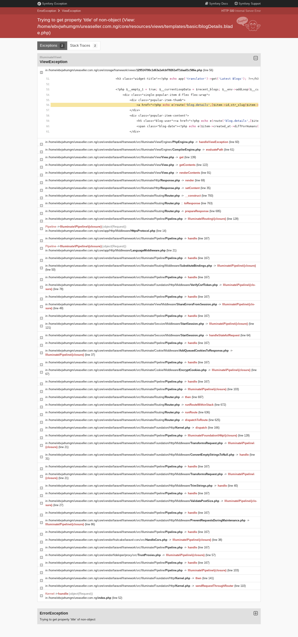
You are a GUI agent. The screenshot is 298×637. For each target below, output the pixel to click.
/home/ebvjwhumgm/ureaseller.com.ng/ (79, 597)
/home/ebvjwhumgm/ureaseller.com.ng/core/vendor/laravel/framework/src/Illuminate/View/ (111, 157)
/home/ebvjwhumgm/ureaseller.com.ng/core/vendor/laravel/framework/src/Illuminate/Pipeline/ (115, 218)
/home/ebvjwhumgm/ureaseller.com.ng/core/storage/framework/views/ (125, 70)
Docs (218, 3)
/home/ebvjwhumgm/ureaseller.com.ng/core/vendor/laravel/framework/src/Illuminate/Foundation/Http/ (119, 427)
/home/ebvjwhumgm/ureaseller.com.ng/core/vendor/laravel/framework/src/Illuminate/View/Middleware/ (132, 304)
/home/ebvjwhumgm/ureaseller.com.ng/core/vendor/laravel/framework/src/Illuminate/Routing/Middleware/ (130, 265)
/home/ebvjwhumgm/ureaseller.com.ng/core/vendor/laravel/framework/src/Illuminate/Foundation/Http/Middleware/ (133, 285)
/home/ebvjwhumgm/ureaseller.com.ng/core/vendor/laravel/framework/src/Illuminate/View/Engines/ (121, 142)
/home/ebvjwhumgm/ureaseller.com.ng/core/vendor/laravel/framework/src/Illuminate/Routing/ (114, 195)
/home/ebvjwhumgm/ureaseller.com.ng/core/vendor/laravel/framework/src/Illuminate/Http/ (114, 180)
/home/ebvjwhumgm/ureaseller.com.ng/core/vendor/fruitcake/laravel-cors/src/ (107, 539)
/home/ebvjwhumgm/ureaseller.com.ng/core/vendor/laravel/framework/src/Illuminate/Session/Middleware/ (126, 323)
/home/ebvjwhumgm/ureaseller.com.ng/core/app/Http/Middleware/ (101, 230)
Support (250, 3)
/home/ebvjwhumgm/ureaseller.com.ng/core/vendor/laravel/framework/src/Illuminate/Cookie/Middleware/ (138, 350)
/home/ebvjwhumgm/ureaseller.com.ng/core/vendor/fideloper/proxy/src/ (104, 555)
